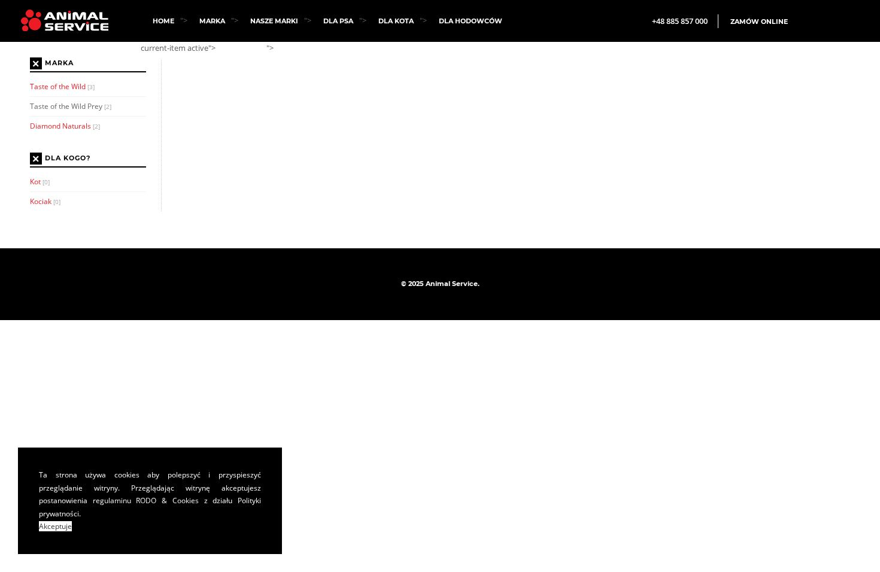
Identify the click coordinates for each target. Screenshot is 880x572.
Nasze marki (274, 21)
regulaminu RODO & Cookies (146, 500)
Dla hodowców (470, 21)
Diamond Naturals (65, 126)
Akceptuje (55, 526)
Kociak (45, 201)
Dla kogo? (67, 158)
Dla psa (338, 21)
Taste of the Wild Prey (70, 106)
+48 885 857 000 (680, 21)
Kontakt (302, 48)
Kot (40, 182)
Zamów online (759, 21)
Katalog (243, 48)
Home (163, 21)
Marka (212, 21)
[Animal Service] (60, 20)
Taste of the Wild (62, 86)
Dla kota (396, 21)
